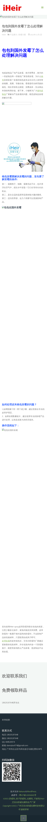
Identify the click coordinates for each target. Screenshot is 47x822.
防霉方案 (22, 34)
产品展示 (13, 34)
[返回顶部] (23, 818)
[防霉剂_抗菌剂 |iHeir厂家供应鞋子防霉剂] (12, 7)
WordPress (31, 791)
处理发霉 (6, 641)
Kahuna (21, 791)
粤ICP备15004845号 (27, 795)
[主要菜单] (42, 7)
